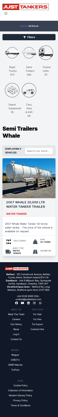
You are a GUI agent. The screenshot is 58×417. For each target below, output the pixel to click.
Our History (16, 324)
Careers (16, 319)
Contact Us (16, 339)
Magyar (15, 354)
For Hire (37, 319)
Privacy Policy (20, 400)
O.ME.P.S (15, 359)
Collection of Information (20, 390)
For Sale (37, 314)
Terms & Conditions (20, 405)
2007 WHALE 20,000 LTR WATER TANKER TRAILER (25, 204)
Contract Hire (37, 329)
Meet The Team (16, 314)
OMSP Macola (15, 364)
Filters (31, 37)
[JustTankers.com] (25, 7)
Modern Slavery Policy (20, 395)
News (16, 329)
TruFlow (15, 369)
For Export (37, 324)
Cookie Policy (20, 385)
